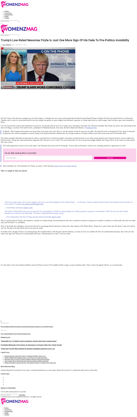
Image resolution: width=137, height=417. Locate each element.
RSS (5, 384)
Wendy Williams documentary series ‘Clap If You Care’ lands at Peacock (25, 358)
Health (6, 16)
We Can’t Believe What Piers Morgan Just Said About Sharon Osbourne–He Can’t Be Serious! (27, 326)
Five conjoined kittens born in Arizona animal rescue (16, 334)
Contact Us (7, 379)
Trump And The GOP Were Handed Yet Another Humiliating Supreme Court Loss (28, 349)
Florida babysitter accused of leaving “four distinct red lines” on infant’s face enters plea (30, 363)
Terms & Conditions (10, 382)
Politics (6, 11)
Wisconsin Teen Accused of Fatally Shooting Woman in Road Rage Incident (26, 359)
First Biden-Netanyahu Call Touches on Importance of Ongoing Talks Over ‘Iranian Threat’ (31, 345)
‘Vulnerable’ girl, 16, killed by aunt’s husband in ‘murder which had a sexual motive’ (29, 341)
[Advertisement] (57, 103)
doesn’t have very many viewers (66, 166)
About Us (7, 377)
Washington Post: (91, 128)
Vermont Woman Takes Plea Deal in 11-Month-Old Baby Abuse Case (25, 356)
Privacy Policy (8, 381)
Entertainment (8, 14)
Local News (8, 13)
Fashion (6, 18)
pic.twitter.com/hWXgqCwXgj (32, 204)
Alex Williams (7, 45)
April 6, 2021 (28, 208)
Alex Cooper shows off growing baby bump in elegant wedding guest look (26, 361)
